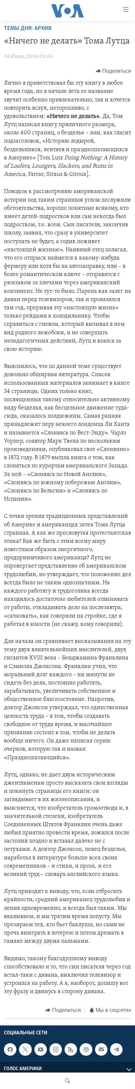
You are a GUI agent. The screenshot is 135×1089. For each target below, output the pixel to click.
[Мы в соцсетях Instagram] (55, 1049)
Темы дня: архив (27, 29)
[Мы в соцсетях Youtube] (40, 1049)
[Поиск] (67, 1081)
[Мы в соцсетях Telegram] (116, 1049)
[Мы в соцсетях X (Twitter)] (25, 1049)
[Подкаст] (86, 1049)
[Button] (113, 71)
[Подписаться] (101, 1049)
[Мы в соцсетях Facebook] (10, 1049)
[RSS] (71, 1049)
